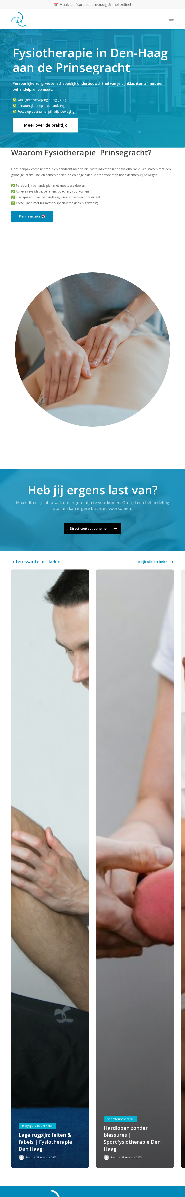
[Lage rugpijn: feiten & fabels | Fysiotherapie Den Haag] (50, 868)
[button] (171, 19)
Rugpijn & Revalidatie (37, 1126)
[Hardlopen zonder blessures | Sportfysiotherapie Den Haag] (135, 868)
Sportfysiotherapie (120, 1119)
